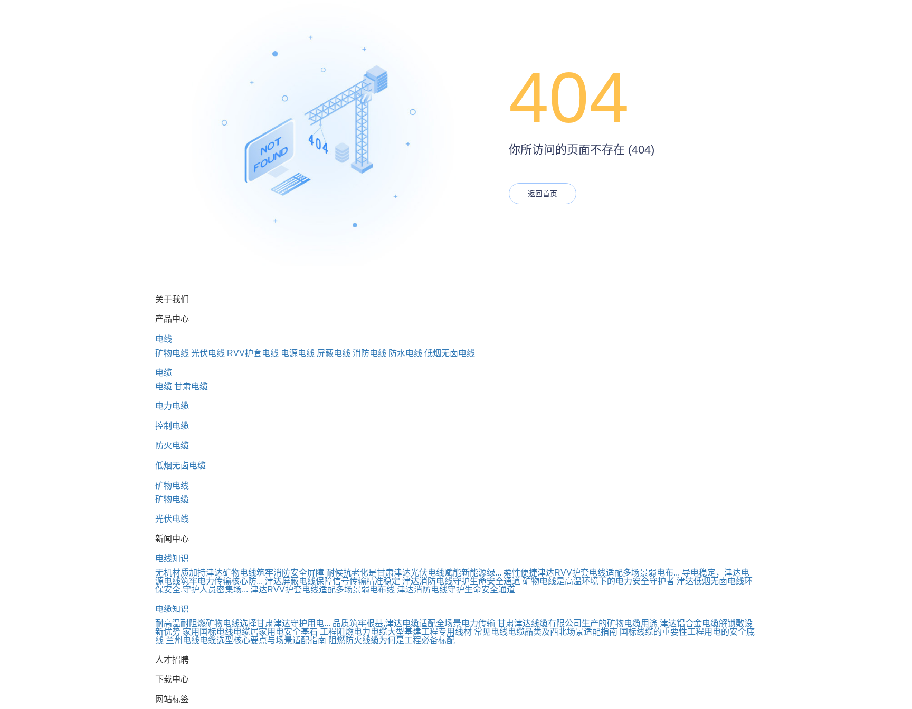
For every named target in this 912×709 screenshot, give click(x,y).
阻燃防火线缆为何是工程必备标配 (391, 640)
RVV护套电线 (253, 353)
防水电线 (405, 353)
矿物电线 (172, 353)
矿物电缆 (172, 499)
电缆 (163, 372)
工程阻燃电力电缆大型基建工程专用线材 (396, 631)
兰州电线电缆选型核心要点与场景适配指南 (246, 640)
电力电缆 (172, 405)
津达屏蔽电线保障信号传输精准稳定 (332, 581)
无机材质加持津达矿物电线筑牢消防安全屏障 (239, 572)
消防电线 (369, 353)
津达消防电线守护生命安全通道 (461, 581)
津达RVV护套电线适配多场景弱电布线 (322, 589)
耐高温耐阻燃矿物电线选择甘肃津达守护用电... (242, 623)
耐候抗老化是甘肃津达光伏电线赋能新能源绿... (413, 572)
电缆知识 (172, 609)
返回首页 (542, 193)
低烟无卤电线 (449, 353)
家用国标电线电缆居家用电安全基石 (250, 631)
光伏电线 (208, 353)
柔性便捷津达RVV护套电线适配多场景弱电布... (592, 572)
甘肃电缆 (191, 386)
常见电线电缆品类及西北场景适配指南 (546, 631)
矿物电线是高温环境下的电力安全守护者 (598, 581)
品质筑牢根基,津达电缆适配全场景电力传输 (413, 623)
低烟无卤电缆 (180, 465)
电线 (163, 338)
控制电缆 (172, 425)
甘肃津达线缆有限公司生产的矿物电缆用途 (577, 623)
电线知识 (172, 558)
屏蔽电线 (333, 353)
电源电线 (298, 353)
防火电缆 (172, 445)
